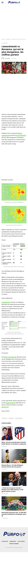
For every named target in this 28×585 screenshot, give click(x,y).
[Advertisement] (14, 22)
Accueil (3, 39)
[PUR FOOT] (14, 2)
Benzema (4, 418)
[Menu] (3, 2)
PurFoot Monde (14, 543)
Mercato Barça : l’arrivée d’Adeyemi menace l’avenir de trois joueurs (12, 466)
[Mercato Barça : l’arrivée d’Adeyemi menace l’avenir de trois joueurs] (14, 456)
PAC (21, 547)
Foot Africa (21, 541)
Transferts (13, 541)
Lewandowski (18, 418)
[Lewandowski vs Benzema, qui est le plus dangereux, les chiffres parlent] (14, 68)
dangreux (11, 418)
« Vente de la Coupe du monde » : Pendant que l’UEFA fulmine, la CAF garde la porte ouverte (12, 489)
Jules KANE (7, 58)
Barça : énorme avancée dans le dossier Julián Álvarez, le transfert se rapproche (14, 443)
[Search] (25, 2)
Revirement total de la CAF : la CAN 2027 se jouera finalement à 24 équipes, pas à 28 (14, 514)
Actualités (8, 39)
